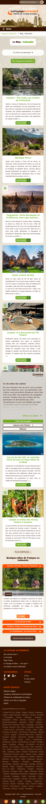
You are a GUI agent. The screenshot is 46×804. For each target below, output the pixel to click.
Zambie (21, 789)
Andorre (31, 712)
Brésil (31, 722)
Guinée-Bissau (23, 742)
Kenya (41, 752)
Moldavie (15, 761)
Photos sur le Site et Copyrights (15, 700)
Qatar (26, 771)
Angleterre (39, 712)
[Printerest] (5, 680)
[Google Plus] (14, 676)
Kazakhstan (33, 752)
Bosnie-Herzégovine (9, 722)
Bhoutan (23, 720)
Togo (27, 784)
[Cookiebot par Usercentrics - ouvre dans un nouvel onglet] (32, 375)
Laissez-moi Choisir (21, 425)
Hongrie (21, 744)
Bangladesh (6, 720)
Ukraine (31, 786)
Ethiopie (31, 737)
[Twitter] (9, 676)
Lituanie (41, 754)
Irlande (9, 749)
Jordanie (25, 752)
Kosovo (16, 754)
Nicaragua (24, 764)
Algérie (24, 712)
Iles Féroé (25, 747)
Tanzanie (5, 784)
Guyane (33, 742)
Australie (40, 715)
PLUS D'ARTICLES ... (23, 552)
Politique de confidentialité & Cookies (17, 697)
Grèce (28, 739)
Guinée (14, 742)
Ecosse (6, 734)
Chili (18, 727)
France (4, 739)
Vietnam (14, 789)
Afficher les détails (30, 416)
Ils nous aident (29, 679)
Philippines (21, 769)
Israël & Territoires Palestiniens (31, 749)
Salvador (7, 776)
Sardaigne (15, 776)
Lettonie (28, 754)
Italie (4, 752)
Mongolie (26, 761)
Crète (35, 730)
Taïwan (12, 784)
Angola (4, 715)
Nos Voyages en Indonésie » (23, 61)
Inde (32, 747)
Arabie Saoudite (14, 715)
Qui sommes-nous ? (11, 654)
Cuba (40, 730)
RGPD (6, 703)
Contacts (27, 682)
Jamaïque (10, 752)
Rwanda (6, 774)
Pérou (21, 771)
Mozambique (7, 764)
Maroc (23, 759)
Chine (24, 727)
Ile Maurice (30, 744)
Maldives (5, 759)
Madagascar (23, 757)
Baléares (38, 717)
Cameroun (39, 725)
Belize (15, 720)
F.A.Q (26, 676)
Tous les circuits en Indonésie (23, 638)
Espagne (5, 737)
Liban (34, 754)
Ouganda (20, 766)
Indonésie (38, 747)
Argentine (25, 715)
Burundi (16, 725)
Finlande (39, 737)
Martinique (31, 759)
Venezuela (6, 789)
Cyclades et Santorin (9, 732)
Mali (12, 759)
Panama (39, 766)
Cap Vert (12, 727)
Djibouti (41, 732)
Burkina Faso (7, 725)
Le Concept (8, 657)
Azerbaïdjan (8, 717)
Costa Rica (20, 730)
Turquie (24, 786)
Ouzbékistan (29, 766)
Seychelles (32, 776)
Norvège (32, 764)
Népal (12, 766)
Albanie (18, 712)
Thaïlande (20, 784)
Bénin (22, 725)
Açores (18, 717)
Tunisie (5, 786)
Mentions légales (10, 691)
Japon (18, 752)
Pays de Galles (8, 769)
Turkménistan (14, 786)
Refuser (23, 429)
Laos (22, 754)
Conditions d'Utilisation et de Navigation (18, 694)
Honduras (12, 744)
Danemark (33, 732)
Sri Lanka (32, 779)
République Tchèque (36, 774)
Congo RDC (39, 727)
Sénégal (28, 781)
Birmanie (32, 720)
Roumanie (33, 771)
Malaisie (39, 757)
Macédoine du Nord (11, 757)
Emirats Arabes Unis (26, 734)
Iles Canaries (15, 747)
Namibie (16, 764)
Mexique (5, 761)
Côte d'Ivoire (23, 732)
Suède (20, 781)
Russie (41, 771)
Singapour (16, 779)
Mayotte (39, 759)
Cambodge (30, 725)
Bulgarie (39, 722)
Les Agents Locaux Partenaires (15, 666)
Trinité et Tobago (37, 784)
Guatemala (6, 742)
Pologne (31, 769)
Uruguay (39, 786)
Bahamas (28, 717)
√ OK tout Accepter (23, 421)
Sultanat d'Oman (8, 781)
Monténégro (37, 761)
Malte (17, 759)
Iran (3, 749)
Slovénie (25, 779)
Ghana (20, 739)
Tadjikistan (38, 781)
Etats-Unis (22, 737)
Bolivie (39, 720)
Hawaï (4, 744)
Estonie (13, 737)
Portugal (14, 771)
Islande (15, 749)
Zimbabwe (29, 789)
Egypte (13, 734)
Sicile (40, 776)
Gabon (12, 739)
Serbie (24, 776)
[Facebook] (5, 676)
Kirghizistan (7, 754)
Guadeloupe (37, 739)
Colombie (30, 727)
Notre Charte (8, 660)
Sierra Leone (6, 779)
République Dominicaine (19, 774)
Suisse (40, 779)
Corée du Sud (9, 730)
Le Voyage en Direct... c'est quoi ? (16, 663)
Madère (32, 757)
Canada (5, 727)
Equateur (39, 734)
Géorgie (40, 742)
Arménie (33, 715)
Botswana (23, 722)
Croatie (28, 730)
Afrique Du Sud (8, 712)
